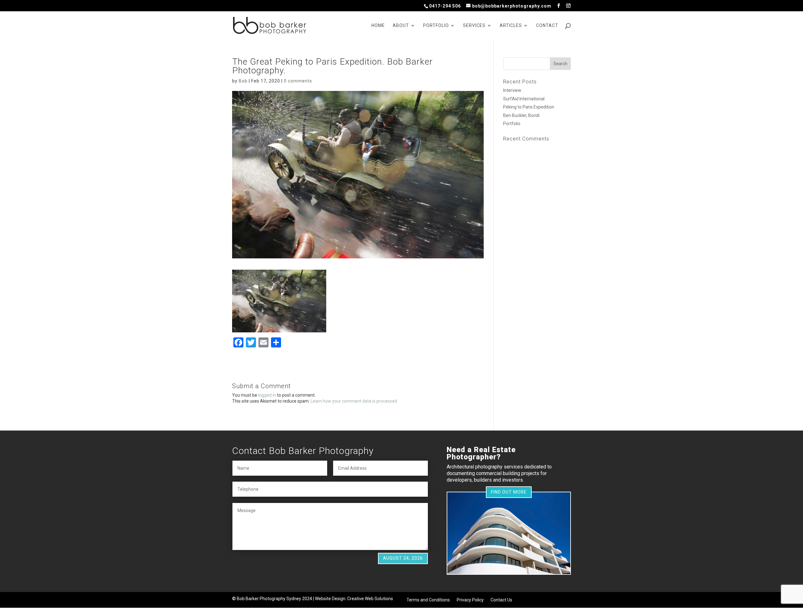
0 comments (298, 80)
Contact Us (501, 600)
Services (474, 25)
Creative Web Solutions (370, 598)
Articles (511, 25)
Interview (512, 90)
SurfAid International (524, 98)
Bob (243, 80)
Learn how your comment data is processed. (354, 401)
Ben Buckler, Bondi (521, 115)
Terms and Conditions (428, 600)
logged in (267, 395)
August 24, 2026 (403, 558)
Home (378, 25)
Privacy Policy (470, 600)
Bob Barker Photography (261, 598)
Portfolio (436, 25)
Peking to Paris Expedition (528, 106)
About (401, 25)
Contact (547, 25)
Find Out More (509, 491)
